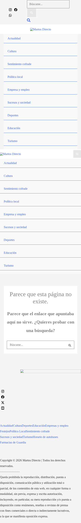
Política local (15, 76)
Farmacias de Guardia (13, 442)
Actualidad (14, 38)
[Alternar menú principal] (77, 154)
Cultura (12, 51)
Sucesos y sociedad (19, 102)
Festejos (5, 431)
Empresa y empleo (19, 89)
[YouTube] (2, 408)
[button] (29, 21)
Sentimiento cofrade (19, 64)
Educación (14, 128)
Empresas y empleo (56, 425)
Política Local (18, 431)
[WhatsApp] (10, 15)
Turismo (12, 141)
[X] (2, 402)
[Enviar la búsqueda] (31, 12)
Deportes (13, 115)
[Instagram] (10, 9)
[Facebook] (15, 9)
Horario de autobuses (45, 437)
